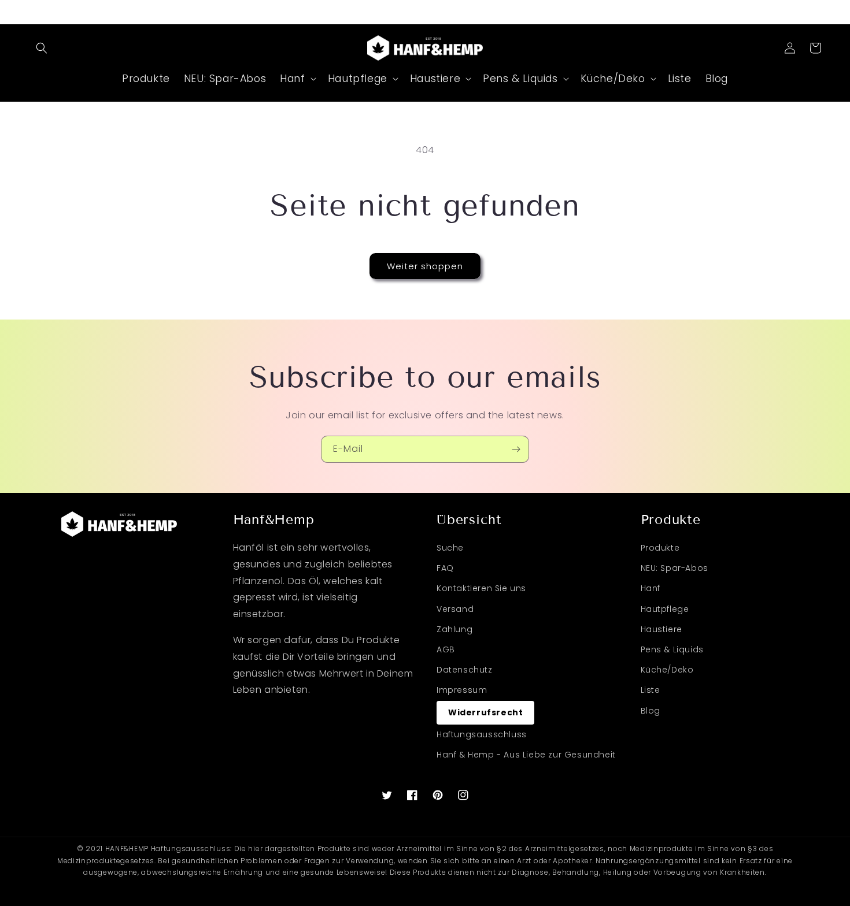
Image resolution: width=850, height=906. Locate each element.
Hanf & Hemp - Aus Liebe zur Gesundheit (526, 754)
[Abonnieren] (516, 449)
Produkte (660, 548)
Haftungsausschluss (482, 734)
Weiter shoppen (425, 266)
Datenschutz (465, 669)
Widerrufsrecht (485, 712)
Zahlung (454, 629)
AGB (446, 649)
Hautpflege (665, 609)
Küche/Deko (667, 669)
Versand (455, 609)
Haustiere (661, 629)
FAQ (445, 568)
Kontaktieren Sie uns (481, 588)
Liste (650, 690)
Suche (450, 548)
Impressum (462, 690)
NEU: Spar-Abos (674, 568)
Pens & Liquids (672, 649)
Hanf (650, 588)
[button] (41, 48)
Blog (650, 710)
